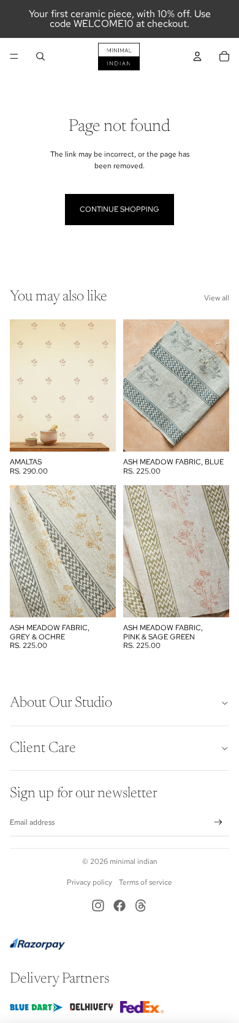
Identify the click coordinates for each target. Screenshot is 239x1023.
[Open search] (40, 56)
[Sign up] (218, 822)
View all (216, 298)
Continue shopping (119, 209)
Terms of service (145, 882)
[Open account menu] (197, 56)
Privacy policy (89, 882)
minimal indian (133, 861)
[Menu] (14, 56)
